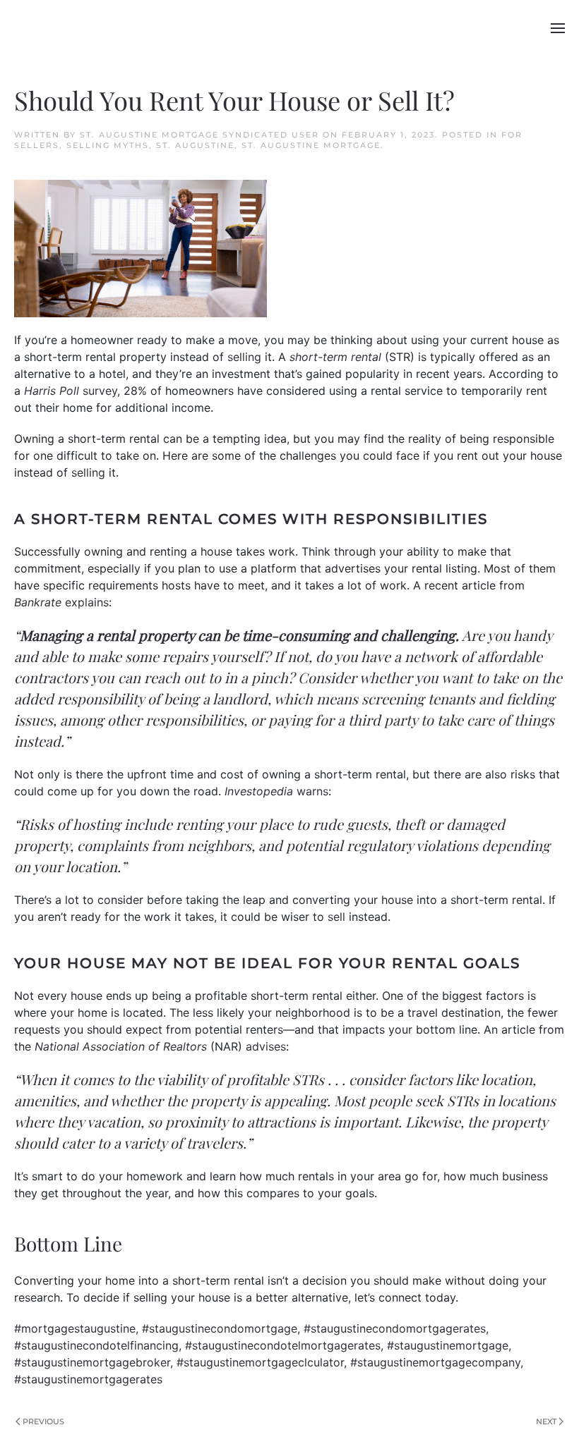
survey (100, 391)
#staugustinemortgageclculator (260, 1362)
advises (266, 1046)
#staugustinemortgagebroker (92, 1362)
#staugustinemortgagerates (88, 1379)
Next (546, 1421)
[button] (558, 28)
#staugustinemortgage (447, 1345)
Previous (43, 1421)
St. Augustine (195, 145)
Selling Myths (107, 145)
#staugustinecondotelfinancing (96, 1345)
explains (87, 602)
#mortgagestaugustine (75, 1328)
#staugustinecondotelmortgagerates (283, 1345)
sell (336, 917)
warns (312, 791)
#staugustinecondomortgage (219, 1328)
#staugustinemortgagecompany (435, 1362)
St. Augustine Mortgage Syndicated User (199, 135)
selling (244, 357)
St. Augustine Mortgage (311, 145)
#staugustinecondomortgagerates (395, 1328)
